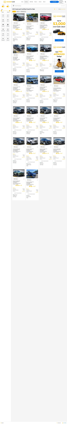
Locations (54, 1)
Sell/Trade (31, 1)
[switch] (3, 6)
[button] (65, 2)
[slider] (1, 10)
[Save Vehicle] (24, 23)
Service (40, 1)
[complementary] (64, 421)
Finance (35, 1)
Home (22, 1)
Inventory (26, 1)
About (44, 1)
